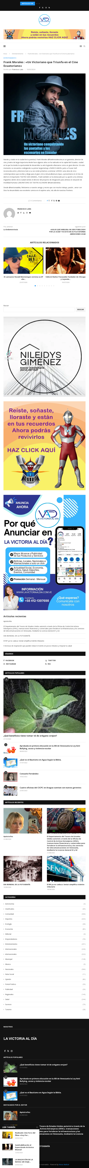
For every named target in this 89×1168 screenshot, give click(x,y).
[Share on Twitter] (54, 201)
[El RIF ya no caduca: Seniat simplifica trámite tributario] (66, 869)
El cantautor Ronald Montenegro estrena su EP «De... (23, 278)
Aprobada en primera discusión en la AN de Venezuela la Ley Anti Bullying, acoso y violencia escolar (50, 747)
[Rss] (49, 8)
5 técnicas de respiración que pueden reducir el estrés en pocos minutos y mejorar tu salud (37, 646)
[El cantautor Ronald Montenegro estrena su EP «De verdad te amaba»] (23, 260)
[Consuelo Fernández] (10, 777)
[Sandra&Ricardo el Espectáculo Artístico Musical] (7, 1147)
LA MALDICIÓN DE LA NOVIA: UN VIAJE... (24, 1160)
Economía (45, 929)
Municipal (45, 959)
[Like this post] (49, 201)
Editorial (45, 934)
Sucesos (45, 1004)
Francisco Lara (17, 69)
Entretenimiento (17, 54)
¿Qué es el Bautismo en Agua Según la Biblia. (40, 760)
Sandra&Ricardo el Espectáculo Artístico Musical (24, 1147)
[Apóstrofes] (22, 821)
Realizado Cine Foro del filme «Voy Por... (25, 1134)
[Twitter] (42, 8)
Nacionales (45, 969)
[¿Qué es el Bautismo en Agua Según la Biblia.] (10, 763)
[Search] (84, 46)
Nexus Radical (64, 1164)
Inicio (5, 54)
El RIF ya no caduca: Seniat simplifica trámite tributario (23, 641)
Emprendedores (45, 939)
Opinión (45, 979)
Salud (45, 999)
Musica (45, 964)
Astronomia (45, 904)
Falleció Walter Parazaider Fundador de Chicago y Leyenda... (66, 278)
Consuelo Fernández (29, 773)
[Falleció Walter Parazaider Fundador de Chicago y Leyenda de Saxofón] (66, 260)
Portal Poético (45, 984)
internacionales (45, 954)
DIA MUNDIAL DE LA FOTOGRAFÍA (16, 636)
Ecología (45, 924)
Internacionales (45, 949)
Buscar (6, 305)
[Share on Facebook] (51, 201)
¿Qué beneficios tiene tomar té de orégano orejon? (30, 735)
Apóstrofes (7, 621)
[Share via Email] (59, 201)
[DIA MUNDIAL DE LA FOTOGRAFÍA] (22, 869)
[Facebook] (39, 8)
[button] (37, 3)
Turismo (45, 1009)
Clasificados (45, 909)
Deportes (45, 919)
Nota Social (45, 974)
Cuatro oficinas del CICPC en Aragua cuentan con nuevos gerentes (50, 787)
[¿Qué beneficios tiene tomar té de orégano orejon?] (44, 706)
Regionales (45, 994)
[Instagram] (46, 8)
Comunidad (45, 914)
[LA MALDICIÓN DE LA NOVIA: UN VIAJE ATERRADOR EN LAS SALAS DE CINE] (7, 1161)
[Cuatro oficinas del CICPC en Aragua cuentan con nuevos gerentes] (10, 791)
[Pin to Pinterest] (56, 201)
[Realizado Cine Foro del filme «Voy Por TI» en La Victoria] (7, 1135)
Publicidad (45, 989)
